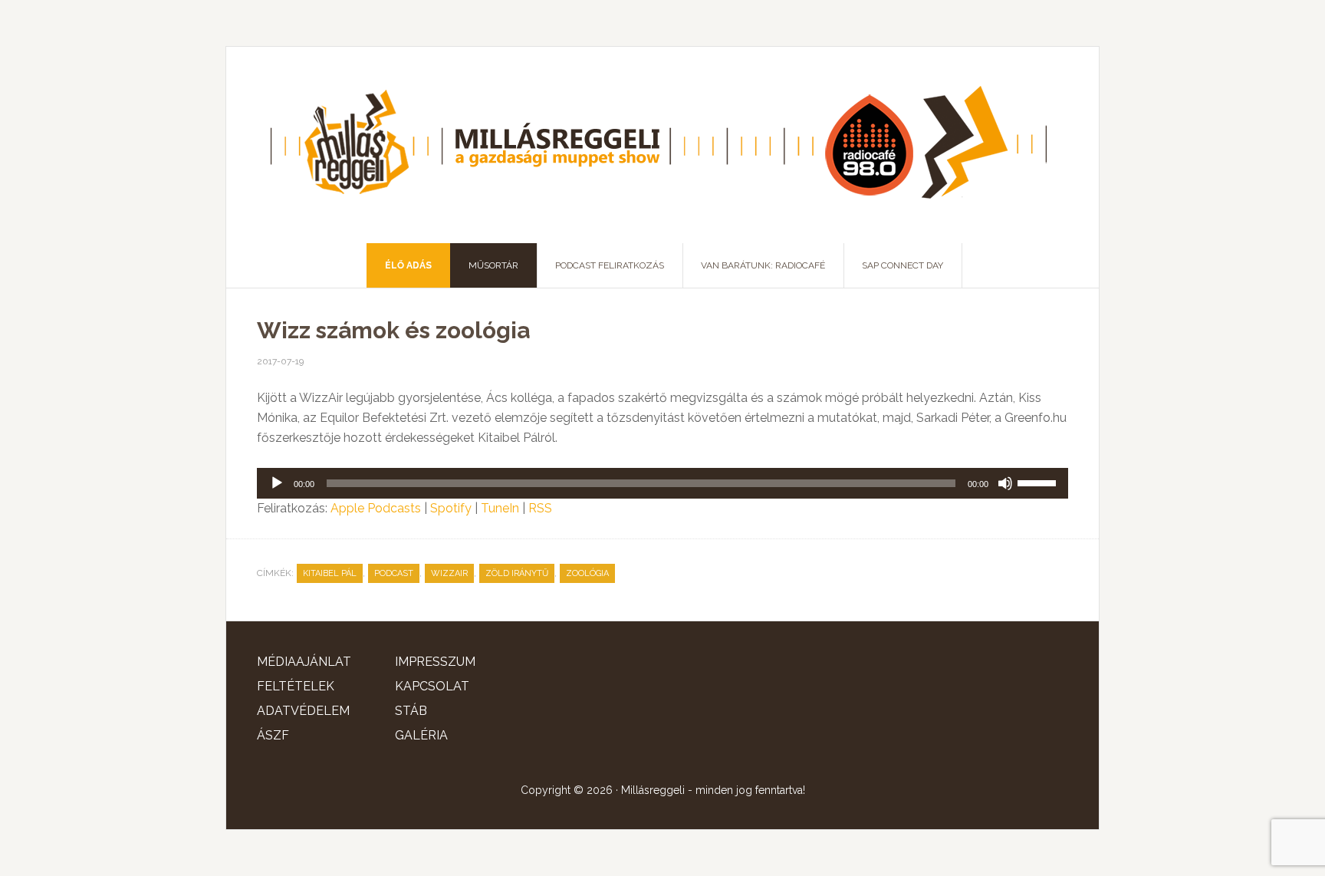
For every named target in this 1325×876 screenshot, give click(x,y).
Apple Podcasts (375, 508)
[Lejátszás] (276, 483)
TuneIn (500, 508)
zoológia (587, 573)
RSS (540, 508)
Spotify (451, 508)
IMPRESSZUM (435, 661)
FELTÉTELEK (295, 686)
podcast (393, 573)
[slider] (1039, 482)
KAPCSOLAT (432, 686)
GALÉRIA (421, 735)
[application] (662, 483)
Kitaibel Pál (330, 573)
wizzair (449, 573)
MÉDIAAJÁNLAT (304, 661)
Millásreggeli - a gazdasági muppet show (662, 144)
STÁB (411, 710)
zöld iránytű (516, 573)
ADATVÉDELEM (303, 710)
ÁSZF (273, 735)
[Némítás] (1005, 483)
